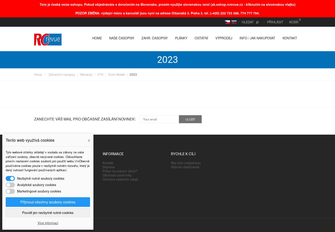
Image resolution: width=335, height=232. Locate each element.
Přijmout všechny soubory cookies (47, 202)
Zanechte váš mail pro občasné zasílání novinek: (85, 119)
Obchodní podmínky (117, 175)
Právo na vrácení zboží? (120, 171)
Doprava (109, 167)
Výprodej (223, 38)
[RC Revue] (48, 39)
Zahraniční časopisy (62, 74)
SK (233, 22)
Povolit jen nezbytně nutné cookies (48, 212)
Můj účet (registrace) (186, 162)
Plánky (181, 38)
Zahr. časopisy (155, 38)
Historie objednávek (185, 167)
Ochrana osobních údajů (120, 179)
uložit (190, 119)
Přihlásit (275, 22)
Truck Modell (116, 74)
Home (97, 38)
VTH (100, 74)
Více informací (48, 223)
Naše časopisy (121, 38)
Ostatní (201, 38)
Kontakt (290, 38)
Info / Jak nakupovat (257, 38)
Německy (86, 74)
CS (227, 22)
